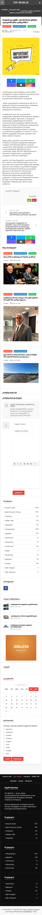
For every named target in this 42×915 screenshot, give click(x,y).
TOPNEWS (4, 10)
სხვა (7, 754)
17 (6, 704)
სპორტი (22, 563)
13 (22, 700)
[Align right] (30, 463)
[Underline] (20, 463)
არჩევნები (22, 525)
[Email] (21, 85)
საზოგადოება (31, 26)
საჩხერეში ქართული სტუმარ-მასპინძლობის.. (21, 626)
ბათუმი (8, 735)
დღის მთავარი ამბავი (19, 26)
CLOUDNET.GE (27, 911)
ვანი (7, 744)
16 (35, 700)
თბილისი (9, 732)
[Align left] (24, 463)
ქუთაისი (9, 729)
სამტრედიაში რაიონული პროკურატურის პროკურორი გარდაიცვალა (20, 299)
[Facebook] (11, 81)
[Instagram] (30, 85)
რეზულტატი (17, 759)
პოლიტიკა (22, 516)
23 (36, 704)
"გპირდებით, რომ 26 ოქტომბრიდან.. (24, 616)
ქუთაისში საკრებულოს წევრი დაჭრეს (19, 257)
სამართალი (32, 253)
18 (11, 704)
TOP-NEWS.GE (21, 2)
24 (6, 707)
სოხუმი (8, 751)
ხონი (8, 747)
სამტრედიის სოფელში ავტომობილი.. (24, 604)
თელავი (9, 738)
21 (26, 704)
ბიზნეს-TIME (22, 520)
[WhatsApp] (30, 81)
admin (5, 30)
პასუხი (7, 759)
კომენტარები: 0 (9, 32)
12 (16, 700)
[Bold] (14, 463)
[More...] (34, 463)
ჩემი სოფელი (22, 568)
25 (11, 707)
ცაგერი (8, 741)
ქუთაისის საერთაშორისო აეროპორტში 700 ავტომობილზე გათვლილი (20, 356)
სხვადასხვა (22, 555)
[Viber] (11, 85)
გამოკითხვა (22, 542)
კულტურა (22, 533)
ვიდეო (22, 551)
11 (11, 700)
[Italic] (17, 463)
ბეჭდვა (37, 32)
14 (26, 700)
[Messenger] (21, 81)
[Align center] (27, 463)
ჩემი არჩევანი (22, 572)
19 (16, 704)
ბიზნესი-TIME (10, 834)
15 (31, 700)
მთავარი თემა (14, 10)
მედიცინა (22, 559)
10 (6, 700)
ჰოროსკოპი (22, 538)
